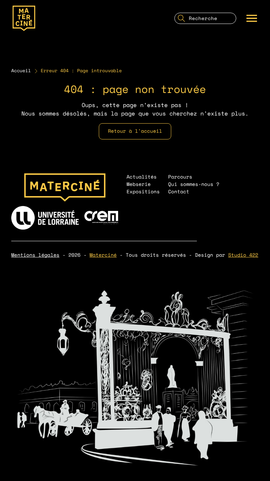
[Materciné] (24, 18)
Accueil (21, 71)
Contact (178, 191)
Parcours (180, 177)
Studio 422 (243, 255)
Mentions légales (35, 255)
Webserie (139, 184)
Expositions (143, 191)
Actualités (142, 177)
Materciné (103, 255)
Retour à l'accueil (135, 131)
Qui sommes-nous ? (193, 184)
